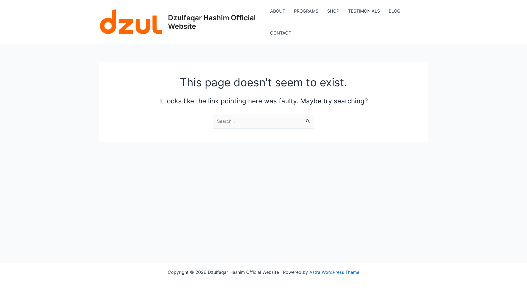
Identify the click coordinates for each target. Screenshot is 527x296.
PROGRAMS (306, 11)
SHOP (333, 11)
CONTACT (280, 33)
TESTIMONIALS (364, 11)
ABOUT (277, 11)
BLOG (394, 11)
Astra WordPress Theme (334, 272)
